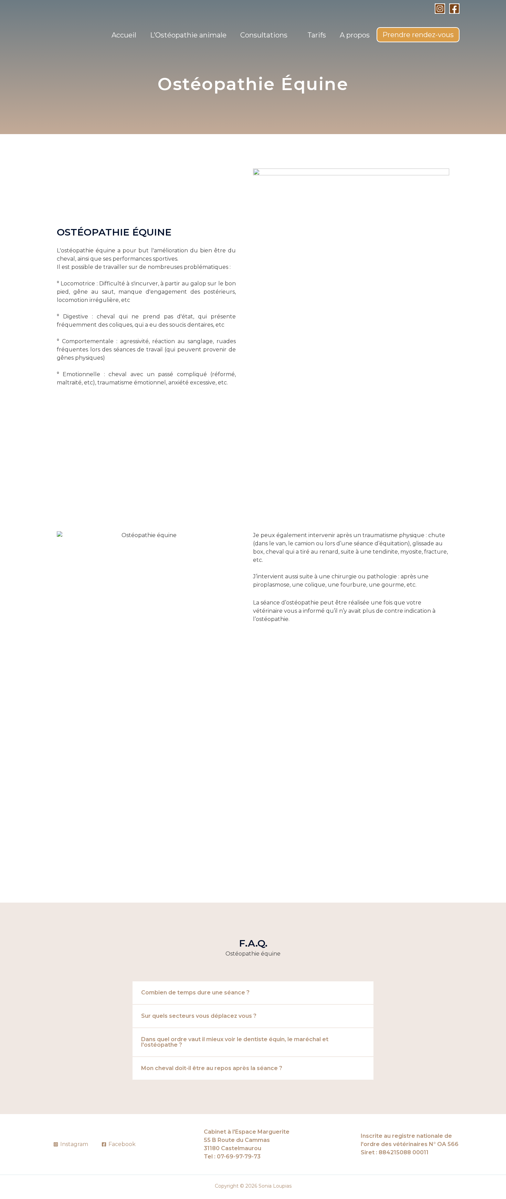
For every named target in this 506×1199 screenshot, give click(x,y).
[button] (253, 992)
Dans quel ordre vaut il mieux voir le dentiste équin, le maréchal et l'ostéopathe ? (234, 1042)
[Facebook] (454, 8)
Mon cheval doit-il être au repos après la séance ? (211, 1068)
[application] (290, 35)
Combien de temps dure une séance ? (195, 992)
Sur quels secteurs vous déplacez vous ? (198, 1016)
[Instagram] (440, 8)
